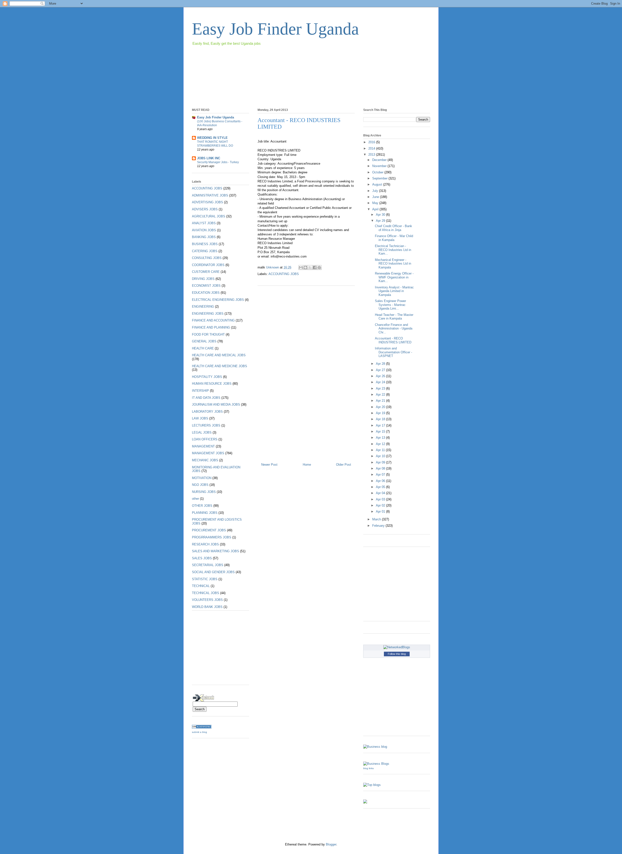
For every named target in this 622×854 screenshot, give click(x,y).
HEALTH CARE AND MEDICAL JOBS (219, 355)
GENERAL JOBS (204, 341)
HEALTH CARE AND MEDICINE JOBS (219, 366)
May (375, 203)
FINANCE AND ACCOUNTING (213, 320)
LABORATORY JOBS (207, 411)
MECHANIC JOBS (205, 460)
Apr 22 (381, 394)
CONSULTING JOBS (207, 258)
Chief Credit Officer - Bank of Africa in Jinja (393, 228)
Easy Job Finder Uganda (275, 28)
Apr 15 (381, 431)
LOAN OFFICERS (204, 439)
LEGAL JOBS (202, 432)
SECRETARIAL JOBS (207, 565)
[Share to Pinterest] (319, 267)
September (380, 178)
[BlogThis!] (305, 267)
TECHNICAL (201, 586)
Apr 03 (381, 499)
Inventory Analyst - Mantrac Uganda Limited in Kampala (394, 291)
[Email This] (300, 267)
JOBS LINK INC (208, 158)
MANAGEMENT (203, 446)
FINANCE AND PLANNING (211, 327)
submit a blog (199, 732)
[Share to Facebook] (314, 267)
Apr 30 (381, 214)
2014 (372, 148)
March (377, 519)
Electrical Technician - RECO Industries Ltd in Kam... (393, 249)
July (375, 191)
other (195, 498)
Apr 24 (381, 382)
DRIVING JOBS (203, 279)
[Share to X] (310, 267)
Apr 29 (381, 220)
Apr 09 (381, 462)
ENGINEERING (203, 306)
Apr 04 (381, 493)
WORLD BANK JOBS (207, 607)
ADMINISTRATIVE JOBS (210, 195)
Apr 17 (381, 425)
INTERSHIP (200, 390)
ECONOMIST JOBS (206, 285)
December (380, 160)
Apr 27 (381, 370)
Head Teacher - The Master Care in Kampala (394, 316)
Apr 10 (381, 456)
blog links (368, 768)
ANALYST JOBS (204, 223)
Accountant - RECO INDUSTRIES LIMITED (393, 340)
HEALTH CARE (203, 348)
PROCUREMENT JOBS (209, 530)
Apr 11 (381, 450)
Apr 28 (381, 363)
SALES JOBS (202, 558)
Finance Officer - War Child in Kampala (394, 238)
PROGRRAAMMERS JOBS (211, 537)
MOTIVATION (201, 478)
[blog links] (376, 763)
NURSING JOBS (204, 492)
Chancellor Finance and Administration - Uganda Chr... (393, 328)
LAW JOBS (200, 418)
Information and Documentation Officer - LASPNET (393, 352)
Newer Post (269, 464)
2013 (372, 154)
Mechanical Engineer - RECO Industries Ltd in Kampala (393, 263)
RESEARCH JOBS (205, 544)
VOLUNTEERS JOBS (207, 600)
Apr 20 (381, 407)
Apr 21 (381, 400)
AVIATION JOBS (204, 230)
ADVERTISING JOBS (207, 202)
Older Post (343, 464)
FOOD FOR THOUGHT (208, 334)
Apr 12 (381, 444)
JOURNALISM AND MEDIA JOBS (216, 404)
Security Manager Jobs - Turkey (218, 162)
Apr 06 (381, 481)
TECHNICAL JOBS (205, 593)
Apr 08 (381, 468)
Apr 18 (381, 419)
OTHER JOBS (202, 505)
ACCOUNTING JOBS (283, 274)
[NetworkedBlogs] (396, 647)
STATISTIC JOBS (204, 579)
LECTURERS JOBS (206, 425)
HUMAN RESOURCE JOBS (212, 383)
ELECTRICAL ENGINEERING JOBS (218, 300)
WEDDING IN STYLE (212, 138)
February (379, 525)
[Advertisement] (280, 60)
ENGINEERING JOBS (208, 313)
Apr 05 (381, 487)
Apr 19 (381, 413)
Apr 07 (381, 474)
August (377, 184)
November (380, 166)
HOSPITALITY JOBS (207, 377)
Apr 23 (381, 388)
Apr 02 (381, 505)
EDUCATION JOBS (206, 292)
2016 (372, 142)
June (376, 197)
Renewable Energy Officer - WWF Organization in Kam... (394, 277)
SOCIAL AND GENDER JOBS (213, 572)
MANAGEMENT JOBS (208, 453)
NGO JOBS (200, 485)
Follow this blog (397, 653)
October (378, 172)
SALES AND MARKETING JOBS (215, 551)
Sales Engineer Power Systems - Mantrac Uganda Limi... (390, 304)
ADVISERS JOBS (205, 209)
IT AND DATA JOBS (206, 398)
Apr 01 (381, 511)
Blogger (331, 844)
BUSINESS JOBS (205, 244)
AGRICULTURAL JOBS (208, 216)
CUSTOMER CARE (206, 272)
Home (307, 464)
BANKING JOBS (204, 237)
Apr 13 (381, 437)
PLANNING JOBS (204, 513)
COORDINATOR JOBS (208, 265)
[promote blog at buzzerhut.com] (365, 802)
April (376, 209)
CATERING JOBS (204, 251)
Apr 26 (381, 376)
